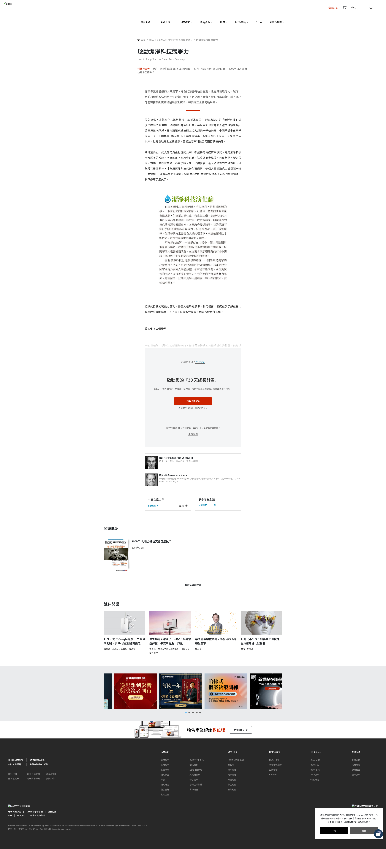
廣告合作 (50, 778)
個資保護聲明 (33, 774)
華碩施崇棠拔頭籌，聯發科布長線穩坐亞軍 (216, 641)
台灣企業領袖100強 (39, 764)
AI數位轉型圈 (14, 764)
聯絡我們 (356, 759)
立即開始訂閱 (241, 730)
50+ (10, 815)
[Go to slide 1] (186, 712)
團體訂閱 (232, 779)
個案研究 (165, 784)
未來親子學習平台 (34, 811)
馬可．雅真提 (247, 649)
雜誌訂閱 (314, 764)
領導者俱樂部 (275, 764)
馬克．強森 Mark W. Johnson (209, 68)
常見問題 (356, 764)
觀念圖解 (165, 789)
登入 (353, 7)
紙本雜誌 (232, 769)
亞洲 (213, 505)
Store (259, 22)
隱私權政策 (13, 778)
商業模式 (202, 505)
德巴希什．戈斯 (178, 649)
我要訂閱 (333, 7)
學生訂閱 (232, 784)
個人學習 (165, 774)
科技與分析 (144, 68)
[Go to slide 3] (193, 712)
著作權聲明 (51, 774)
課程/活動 (315, 759)
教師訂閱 (232, 789)
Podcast (273, 774)
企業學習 (273, 769)
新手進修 (194, 779)
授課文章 (356, 774)
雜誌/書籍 (315, 769)
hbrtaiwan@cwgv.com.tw (60, 829)
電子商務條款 (33, 778)
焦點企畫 (165, 794)
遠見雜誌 (52, 811)
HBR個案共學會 (15, 759)
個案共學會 (274, 759)
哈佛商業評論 (14, 811)
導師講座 (194, 789)
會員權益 (356, 769)
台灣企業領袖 (196, 784)
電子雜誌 (232, 774)
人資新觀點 (195, 774)
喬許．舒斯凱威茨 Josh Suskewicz (171, 68)
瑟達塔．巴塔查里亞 (158, 649)
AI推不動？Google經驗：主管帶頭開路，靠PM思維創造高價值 (124, 641)
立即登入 (200, 362)
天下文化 (21, 815)
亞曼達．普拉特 (111, 649)
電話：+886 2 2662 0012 (136, 825)
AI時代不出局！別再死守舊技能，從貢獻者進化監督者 (261, 641)
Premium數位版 (236, 759)
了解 (334, 831)
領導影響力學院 (37, 815)
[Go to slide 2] (189, 712)
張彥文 (198, 649)
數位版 (231, 764)
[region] (193, 691)
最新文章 (165, 759)
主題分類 (165, 769)
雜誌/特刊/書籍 (197, 759)
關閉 (364, 831)
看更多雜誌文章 (193, 585)
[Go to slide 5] (200, 712)
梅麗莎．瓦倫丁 (128, 649)
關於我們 (12, 774)
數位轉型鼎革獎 (37, 759)
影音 (163, 779)
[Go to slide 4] (197, 712)
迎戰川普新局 (196, 769)
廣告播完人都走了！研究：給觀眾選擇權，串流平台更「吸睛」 (170, 641)
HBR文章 (314, 774)
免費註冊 (193, 434)
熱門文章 (165, 764)
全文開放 (194, 764)
